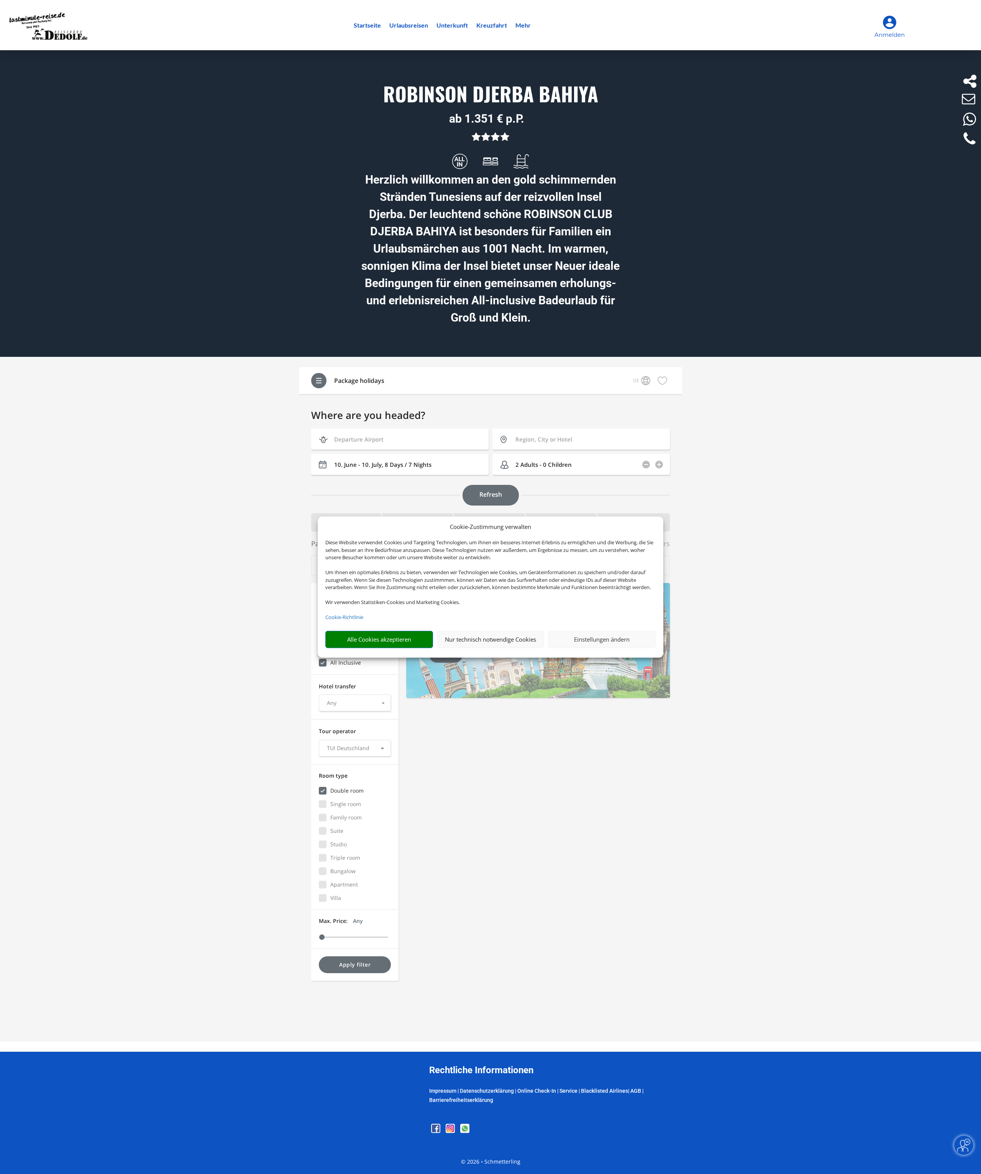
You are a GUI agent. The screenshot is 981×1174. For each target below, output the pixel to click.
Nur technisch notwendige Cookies (490, 639)
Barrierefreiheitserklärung (461, 1100)
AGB (635, 1091)
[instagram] (451, 1131)
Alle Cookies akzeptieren (379, 639)
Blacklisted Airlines (604, 1091)
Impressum (442, 1091)
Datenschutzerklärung (487, 1091)
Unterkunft (452, 26)
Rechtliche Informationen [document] (481, 1070)
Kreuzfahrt (491, 26)
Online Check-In (536, 1091)
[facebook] (436, 1131)
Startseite (367, 26)
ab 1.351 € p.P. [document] (486, 118)
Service (568, 1091)
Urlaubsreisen (408, 26)
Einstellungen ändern (602, 639)
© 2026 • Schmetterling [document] (490, 1161)
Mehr (523, 26)
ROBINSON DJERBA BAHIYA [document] (490, 94)
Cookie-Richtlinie (344, 617)
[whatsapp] (464, 1131)
